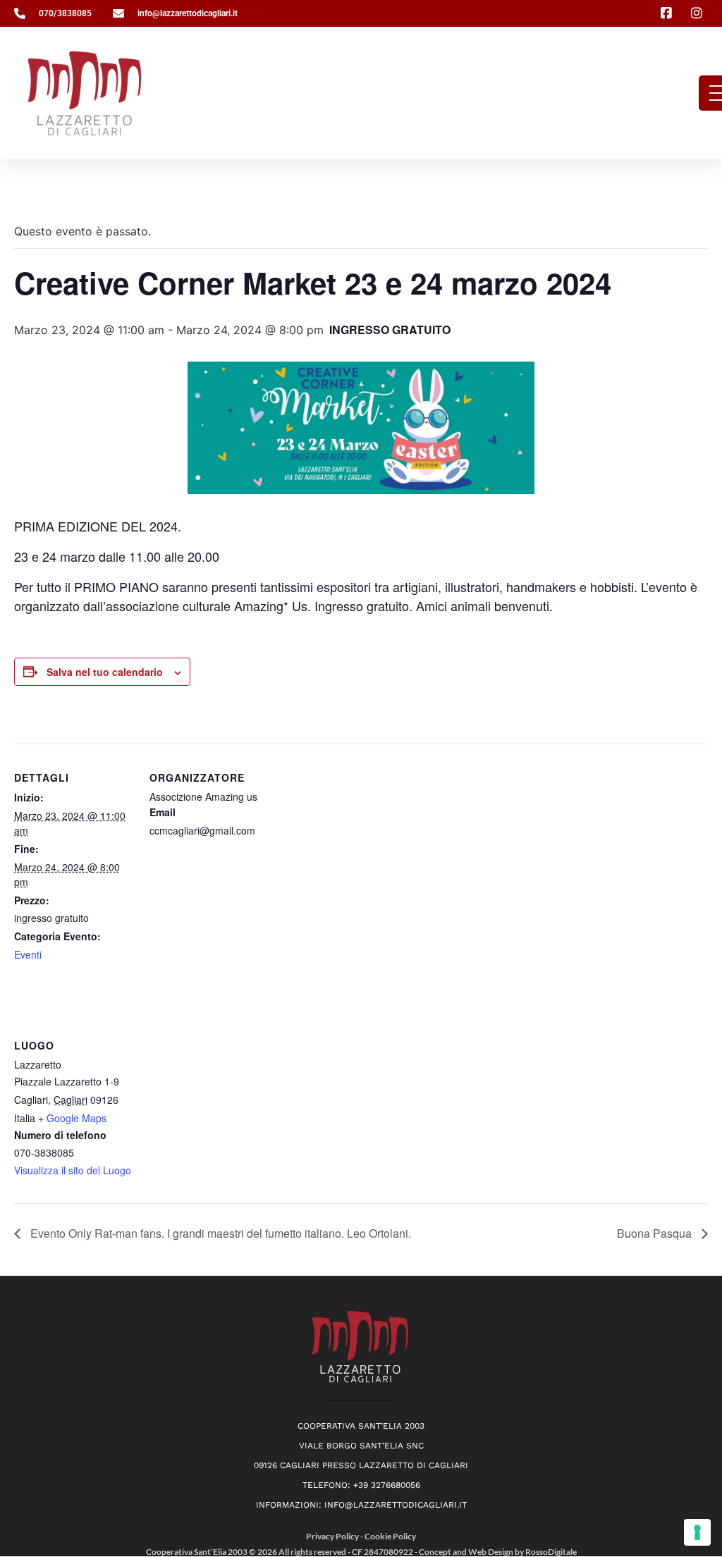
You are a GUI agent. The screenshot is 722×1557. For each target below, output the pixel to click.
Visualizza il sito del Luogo (72, 1170)
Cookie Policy (390, 1536)
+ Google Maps (72, 1118)
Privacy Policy (333, 1536)
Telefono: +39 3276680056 (361, 1485)
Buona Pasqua (656, 1233)
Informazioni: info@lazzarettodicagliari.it (361, 1505)
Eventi (28, 954)
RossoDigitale (551, 1551)
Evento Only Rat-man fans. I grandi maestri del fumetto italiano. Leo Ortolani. (219, 1233)
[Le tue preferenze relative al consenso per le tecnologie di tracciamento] (697, 1532)
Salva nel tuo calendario (105, 672)
